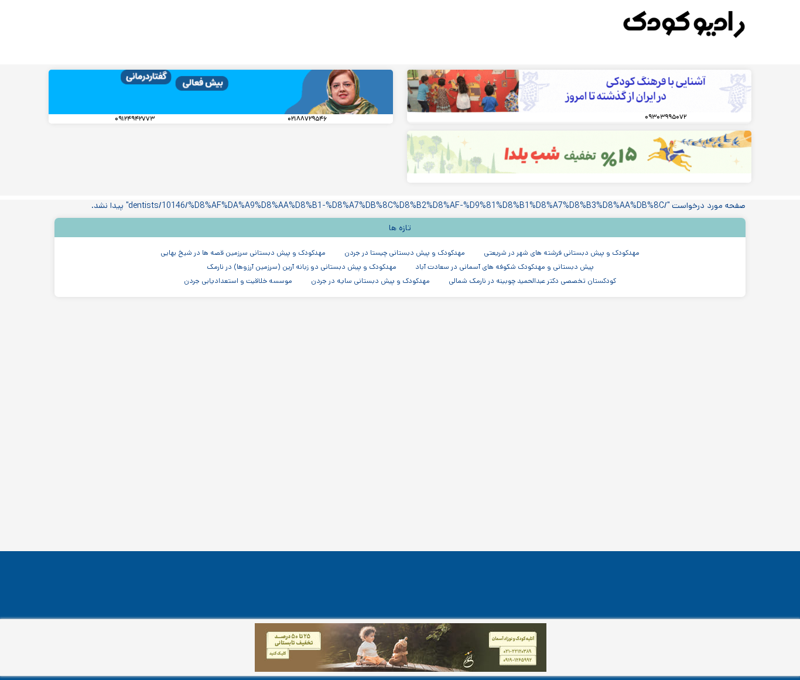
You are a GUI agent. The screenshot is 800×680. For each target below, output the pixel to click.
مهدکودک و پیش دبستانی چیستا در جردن (404, 253)
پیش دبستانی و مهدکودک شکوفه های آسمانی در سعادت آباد (504, 267)
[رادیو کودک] (684, 24)
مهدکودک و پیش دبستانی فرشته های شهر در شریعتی (562, 253)
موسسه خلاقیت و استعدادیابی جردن (238, 281)
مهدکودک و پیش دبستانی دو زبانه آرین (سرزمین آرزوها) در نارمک (301, 267)
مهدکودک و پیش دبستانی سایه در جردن (370, 281)
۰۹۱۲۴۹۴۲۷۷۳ (135, 119)
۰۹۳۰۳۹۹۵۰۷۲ (665, 117)
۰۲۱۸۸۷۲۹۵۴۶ (307, 119)
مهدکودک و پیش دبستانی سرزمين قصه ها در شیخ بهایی (243, 253)
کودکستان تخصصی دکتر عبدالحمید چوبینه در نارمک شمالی (532, 281)
